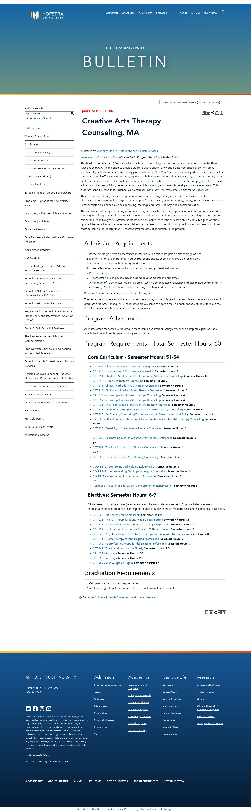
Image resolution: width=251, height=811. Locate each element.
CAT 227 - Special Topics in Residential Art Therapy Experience (131, 524)
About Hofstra (58, 781)
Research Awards (206, 716)
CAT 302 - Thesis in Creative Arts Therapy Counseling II (126, 457)
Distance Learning (36, 229)
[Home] (60, 15)
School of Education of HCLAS (43, 303)
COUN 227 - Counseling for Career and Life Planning (125, 476)
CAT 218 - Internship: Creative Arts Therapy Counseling (127, 395)
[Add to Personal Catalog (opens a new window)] (208, 113)
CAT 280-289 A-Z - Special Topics (113, 563)
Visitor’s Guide (170, 734)
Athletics (95, 781)
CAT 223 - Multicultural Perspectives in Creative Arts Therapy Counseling (138, 409)
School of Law (101, 712)
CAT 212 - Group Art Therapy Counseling (118, 381)
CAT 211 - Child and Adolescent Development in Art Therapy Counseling (138, 376)
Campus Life (145, 13)
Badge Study (32, 258)
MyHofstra (210, 13)
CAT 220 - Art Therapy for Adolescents (116, 515)
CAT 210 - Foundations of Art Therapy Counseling (123, 371)
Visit (96, 734)
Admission (112, 13)
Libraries (201, 698)
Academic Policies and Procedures (46, 168)
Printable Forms (34, 419)
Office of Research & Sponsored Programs (208, 707)
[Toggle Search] (223, 12)
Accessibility (34, 781)
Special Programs (137, 723)
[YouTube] (48, 710)
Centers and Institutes (208, 684)
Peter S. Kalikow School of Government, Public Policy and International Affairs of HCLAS (49, 316)
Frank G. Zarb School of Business (44, 328)
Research (161, 13)
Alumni (195, 13)
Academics (128, 13)
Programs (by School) (37, 221)
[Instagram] (42, 710)
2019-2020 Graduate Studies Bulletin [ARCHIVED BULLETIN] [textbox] (190, 102)
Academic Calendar (138, 702)
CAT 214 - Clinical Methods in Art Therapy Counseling (126, 386)
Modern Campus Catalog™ (156, 809)
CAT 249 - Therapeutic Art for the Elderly (118, 548)
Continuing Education (139, 716)
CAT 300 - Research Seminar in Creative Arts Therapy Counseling (133, 438)
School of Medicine (104, 719)
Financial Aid (100, 726)
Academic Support (138, 709)
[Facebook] (35, 710)
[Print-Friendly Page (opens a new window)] (217, 113)
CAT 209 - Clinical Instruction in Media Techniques (123, 366)
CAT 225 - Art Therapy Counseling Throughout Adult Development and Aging (141, 414)
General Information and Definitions (46, 402)
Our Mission (32, 144)
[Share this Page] (212, 113)
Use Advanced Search (38, 118)
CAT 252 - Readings (105, 558)
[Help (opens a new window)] (221, 113)
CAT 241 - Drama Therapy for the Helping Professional (126, 539)
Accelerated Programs (38, 250)
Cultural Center (171, 691)
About (183, 13)
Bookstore (168, 684)
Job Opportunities (146, 781)
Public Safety (169, 719)
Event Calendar (170, 705)
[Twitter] (28, 710)
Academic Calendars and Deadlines (46, 386)
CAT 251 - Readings (105, 553)
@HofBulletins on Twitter (39, 427)
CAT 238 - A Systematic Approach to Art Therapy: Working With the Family (139, 534)
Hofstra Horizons (205, 691)
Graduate (99, 698)
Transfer (98, 691)
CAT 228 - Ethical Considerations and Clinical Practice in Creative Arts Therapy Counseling (148, 419)
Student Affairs (170, 726)
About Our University (37, 152)
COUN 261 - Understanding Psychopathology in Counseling (130, 471)
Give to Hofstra (117, 781)
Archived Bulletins (36, 185)
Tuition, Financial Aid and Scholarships (48, 193)
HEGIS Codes (33, 411)
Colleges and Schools (139, 695)
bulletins (86, 809)
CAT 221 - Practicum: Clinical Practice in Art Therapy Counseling (132, 405)
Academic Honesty (36, 160)
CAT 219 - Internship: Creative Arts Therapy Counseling (127, 400)
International (100, 705)
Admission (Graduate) (38, 176)
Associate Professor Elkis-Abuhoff (101, 157)
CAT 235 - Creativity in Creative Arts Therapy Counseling (128, 428)
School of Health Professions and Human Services (127, 151)
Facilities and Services (38, 394)
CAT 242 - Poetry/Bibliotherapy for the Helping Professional (130, 544)
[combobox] (193, 102)
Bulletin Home (33, 128)
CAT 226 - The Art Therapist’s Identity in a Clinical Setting (128, 520)
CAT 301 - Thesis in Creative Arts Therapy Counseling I (126, 447)
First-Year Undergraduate (107, 684)
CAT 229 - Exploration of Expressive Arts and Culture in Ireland (131, 529)
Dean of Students (172, 698)
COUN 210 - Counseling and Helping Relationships (124, 467)
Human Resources (172, 712)
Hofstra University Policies (38, 755)
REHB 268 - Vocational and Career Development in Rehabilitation (133, 486)
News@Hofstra (174, 781)
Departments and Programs (137, 686)
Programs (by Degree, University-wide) (48, 213)
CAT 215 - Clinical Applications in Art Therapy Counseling (128, 390)
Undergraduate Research (210, 723)
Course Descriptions (37, 136)
